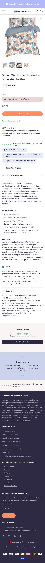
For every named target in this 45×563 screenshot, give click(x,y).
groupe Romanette (9, 245)
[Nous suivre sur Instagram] (15, 536)
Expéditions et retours (10, 438)
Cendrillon (8, 470)
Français (31, 542)
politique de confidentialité (12, 449)
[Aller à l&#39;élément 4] (26, 65)
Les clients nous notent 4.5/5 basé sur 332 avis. (27, 144)
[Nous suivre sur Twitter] (9, 536)
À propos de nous (8, 431)
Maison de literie (10, 467)
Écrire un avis (22, 342)
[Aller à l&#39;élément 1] (5, 65)
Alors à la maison (10, 485)
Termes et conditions (10, 445)
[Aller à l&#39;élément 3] (19, 65)
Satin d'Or (15, 215)
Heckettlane (8, 476)
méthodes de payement (11, 442)
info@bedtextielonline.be (13, 527)
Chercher (5, 452)
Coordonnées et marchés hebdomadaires (20, 530)
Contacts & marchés (10, 434)
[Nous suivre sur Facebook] (3, 536)
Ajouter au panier (22, 114)
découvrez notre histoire (21, 420)
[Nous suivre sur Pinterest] (20, 536)
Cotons (7, 473)
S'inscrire (8, 515)
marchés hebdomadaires (12, 413)
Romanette (8, 479)
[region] (22, 363)
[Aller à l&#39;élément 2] (12, 65)
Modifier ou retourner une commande (16, 456)
